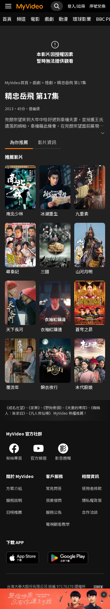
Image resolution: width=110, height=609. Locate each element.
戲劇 (49, 19)
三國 (45, 271)
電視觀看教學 (58, 524)
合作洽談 (90, 512)
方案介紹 (14, 488)
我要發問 (54, 500)
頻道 (21, 19)
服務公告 (54, 512)
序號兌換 (97, 6)
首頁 (7, 19)
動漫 (63, 19)
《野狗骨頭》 (52, 407)
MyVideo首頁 (16, 82)
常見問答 (54, 488)
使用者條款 (92, 488)
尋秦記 (12, 271)
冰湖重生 (49, 214)
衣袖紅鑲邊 (51, 329)
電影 (35, 19)
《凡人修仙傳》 (41, 413)
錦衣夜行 (49, 387)
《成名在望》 (15, 407)
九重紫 (81, 214)
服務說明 (14, 500)
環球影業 (82, 19)
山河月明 (84, 271)
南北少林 (14, 214)
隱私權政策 (92, 500)
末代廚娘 (84, 387)
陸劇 (49, 82)
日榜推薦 (14, 512)
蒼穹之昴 (84, 329)
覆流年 (12, 387)
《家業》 (34, 407)
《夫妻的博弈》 (76, 407)
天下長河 (14, 329)
